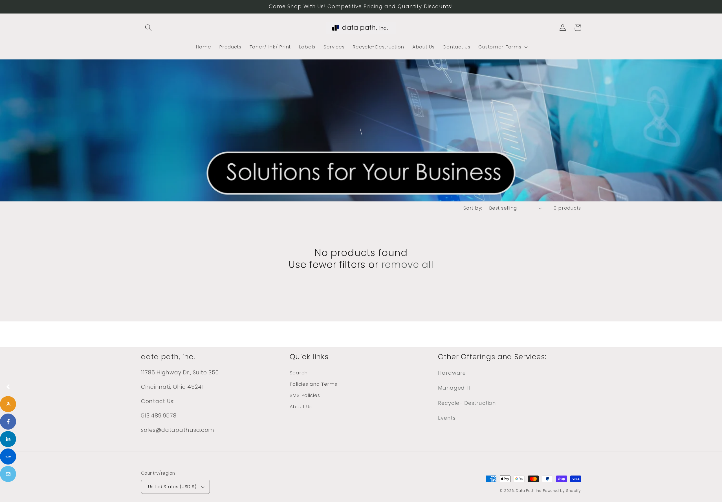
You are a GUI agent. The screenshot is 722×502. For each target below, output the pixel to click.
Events (446, 417)
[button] (148, 27)
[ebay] (8, 456)
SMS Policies (305, 395)
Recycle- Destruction (467, 403)
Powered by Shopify (562, 490)
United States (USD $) (172, 487)
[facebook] (8, 422)
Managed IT (454, 387)
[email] (8, 474)
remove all (407, 265)
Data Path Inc (529, 490)
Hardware (452, 372)
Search (299, 372)
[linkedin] (8, 439)
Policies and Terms (313, 384)
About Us (301, 406)
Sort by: (472, 208)
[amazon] (8, 404)
